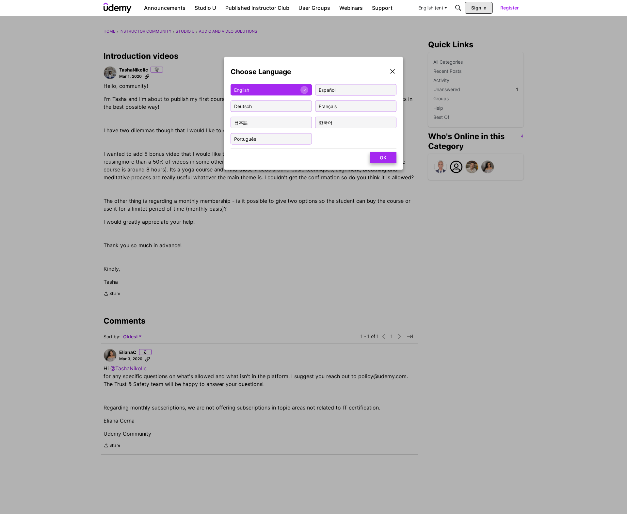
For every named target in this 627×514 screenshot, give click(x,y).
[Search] (458, 8)
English (241, 89)
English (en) (430, 7)
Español (327, 89)
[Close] (392, 72)
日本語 (241, 122)
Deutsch (243, 106)
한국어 (325, 122)
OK (383, 157)
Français (328, 106)
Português (245, 138)
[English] (118, 8)
